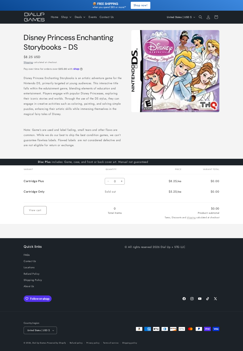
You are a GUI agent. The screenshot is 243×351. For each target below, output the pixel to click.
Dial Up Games (39, 342)
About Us (29, 286)
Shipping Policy (33, 280)
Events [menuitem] (93, 17)
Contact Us (30, 261)
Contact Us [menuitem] (107, 17)
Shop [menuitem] (64, 17)
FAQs (27, 255)
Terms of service (110, 342)
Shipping (28, 62)
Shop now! (140, 5)
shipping (191, 217)
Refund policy (76, 342)
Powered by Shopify (56, 342)
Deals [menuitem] (78, 17)
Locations (29, 267)
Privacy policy (93, 342)
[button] (200, 17)
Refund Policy (31, 274)
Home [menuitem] (54, 17)
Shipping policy (129, 342)
